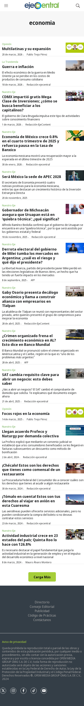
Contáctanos (42, 620)
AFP (33, 280)
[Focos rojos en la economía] (75, 412)
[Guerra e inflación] (75, 65)
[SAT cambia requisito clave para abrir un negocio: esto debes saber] (75, 373)
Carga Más (42, 577)
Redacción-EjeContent (38, 124)
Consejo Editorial (42, 606)
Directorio (42, 602)
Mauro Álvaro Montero (38, 562)
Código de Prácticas (42, 615)
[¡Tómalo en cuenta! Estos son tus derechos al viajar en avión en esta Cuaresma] (75, 499)
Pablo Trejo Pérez (37, 54)
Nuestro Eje (8, 92)
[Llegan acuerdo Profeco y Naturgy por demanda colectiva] (75, 430)
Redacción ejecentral (39, 84)
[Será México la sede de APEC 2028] (75, 175)
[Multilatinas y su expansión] (75, 48)
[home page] (42, 6)
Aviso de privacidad (14, 642)
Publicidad (42, 611)
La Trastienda (10, 62)
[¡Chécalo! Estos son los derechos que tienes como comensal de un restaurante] (75, 468)
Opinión (6, 44)
